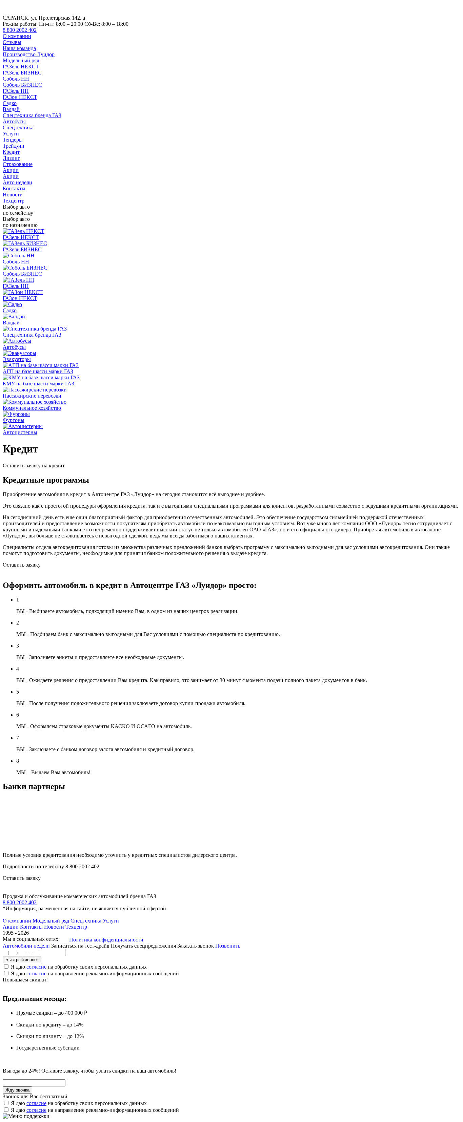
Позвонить (227, 946)
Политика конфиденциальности (106, 940)
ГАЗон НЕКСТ (20, 97)
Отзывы (12, 42)
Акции (11, 170)
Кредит (11, 152)
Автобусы (14, 121)
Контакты (14, 188)
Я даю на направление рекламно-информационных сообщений (95, 973)
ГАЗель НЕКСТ (21, 66)
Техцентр (13, 201)
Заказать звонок (195, 946)
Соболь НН (16, 79)
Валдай (11, 109)
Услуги (11, 133)
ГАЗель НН (16, 91)
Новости (13, 194)
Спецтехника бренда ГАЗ (32, 115)
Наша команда (19, 48)
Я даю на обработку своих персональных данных (79, 967)
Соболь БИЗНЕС (22, 85)
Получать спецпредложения (144, 946)
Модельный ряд (21, 60)
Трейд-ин (13, 146)
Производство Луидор (29, 54)
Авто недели (17, 182)
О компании (17, 36)
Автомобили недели (27, 946)
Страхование (18, 164)
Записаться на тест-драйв (81, 946)
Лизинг (11, 158)
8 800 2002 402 (20, 30)
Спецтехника (18, 127)
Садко (10, 103)
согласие (36, 967)
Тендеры (13, 140)
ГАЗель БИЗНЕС (22, 73)
